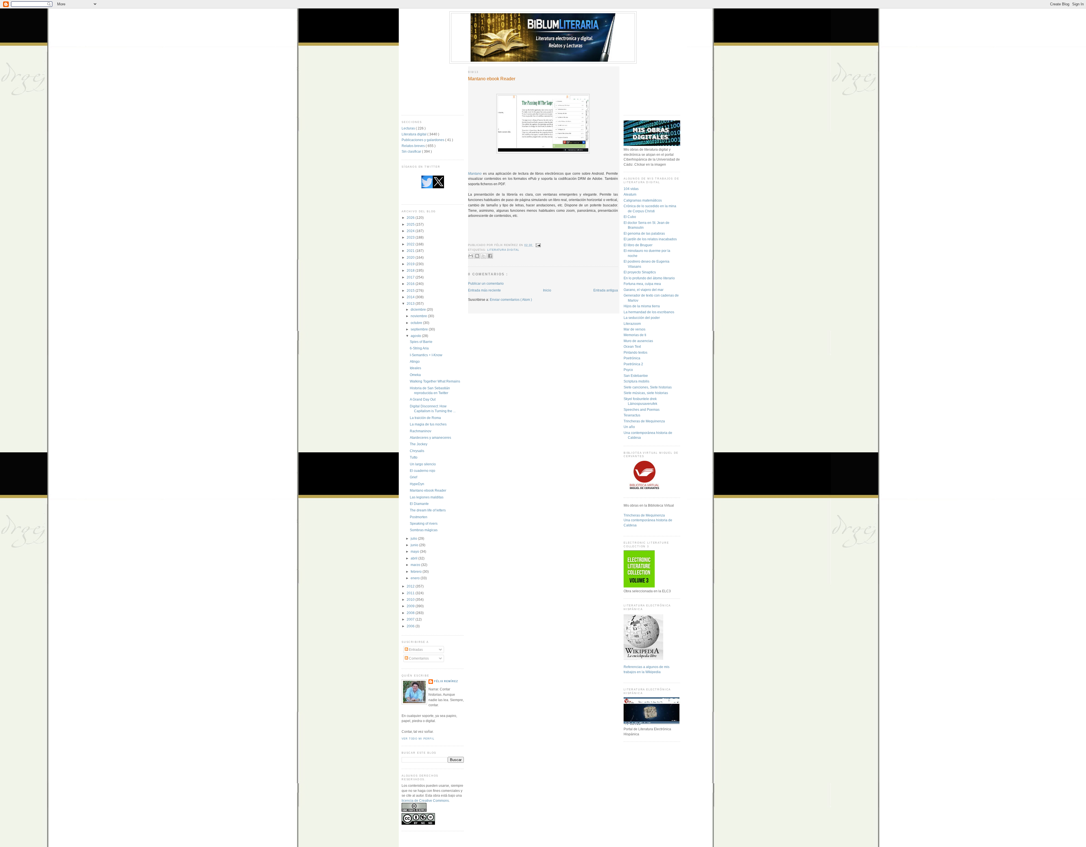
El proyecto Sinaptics (640, 272)
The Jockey (418, 444)
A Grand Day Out (423, 399)
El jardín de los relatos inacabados (650, 239)
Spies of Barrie (421, 341)
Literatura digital (414, 134)
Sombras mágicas (424, 530)
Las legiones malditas (426, 497)
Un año (629, 427)
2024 (411, 231)
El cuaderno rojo (422, 470)
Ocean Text (632, 346)
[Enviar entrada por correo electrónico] (537, 245)
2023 (411, 237)
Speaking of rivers (424, 523)
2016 (411, 284)
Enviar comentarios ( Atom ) (511, 299)
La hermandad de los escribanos (649, 312)
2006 (411, 626)
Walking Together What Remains (435, 381)
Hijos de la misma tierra (642, 306)
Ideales (415, 368)
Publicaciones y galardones (423, 140)
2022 (411, 244)
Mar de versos (634, 329)
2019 (411, 264)
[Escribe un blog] (477, 256)
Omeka (415, 375)
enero (416, 578)
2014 (411, 297)
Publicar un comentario (486, 283)
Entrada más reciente (484, 290)
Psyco (628, 369)
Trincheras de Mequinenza (644, 421)
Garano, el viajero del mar (643, 289)
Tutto (413, 457)
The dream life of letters (428, 510)
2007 (411, 619)
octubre (417, 323)
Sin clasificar (412, 151)
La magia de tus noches (428, 424)
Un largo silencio (423, 464)
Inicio (547, 290)
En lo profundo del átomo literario (649, 278)
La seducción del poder (642, 317)
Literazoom (632, 323)
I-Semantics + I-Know (426, 355)
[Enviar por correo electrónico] (470, 256)
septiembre (420, 329)
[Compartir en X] (483, 256)
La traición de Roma (425, 418)
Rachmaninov (420, 431)
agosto (416, 336)
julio (414, 538)
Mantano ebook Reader (428, 490)
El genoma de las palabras (644, 233)
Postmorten (418, 517)
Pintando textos (635, 352)
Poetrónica (632, 358)
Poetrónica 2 (633, 364)
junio (415, 545)
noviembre (419, 316)
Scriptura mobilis (636, 381)
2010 (411, 599)
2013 (411, 303)
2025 (411, 224)
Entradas (415, 649)
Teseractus (632, 415)
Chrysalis (417, 451)
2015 (411, 290)
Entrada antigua (605, 290)
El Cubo (630, 217)
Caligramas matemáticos (643, 200)
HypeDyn (417, 484)
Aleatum (630, 194)
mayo (415, 551)
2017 (411, 277)
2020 (411, 257)
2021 (411, 250)
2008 (411, 613)
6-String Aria (419, 348)
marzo (416, 565)
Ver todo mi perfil (418, 738)
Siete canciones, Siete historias (648, 387)
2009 (411, 606)
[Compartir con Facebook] (490, 256)
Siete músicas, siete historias (646, 393)
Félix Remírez (446, 681)
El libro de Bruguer (638, 245)
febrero (417, 571)
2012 (411, 586)
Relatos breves (414, 146)
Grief (413, 477)
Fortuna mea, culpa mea (642, 284)
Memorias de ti (635, 335)
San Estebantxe (636, 375)
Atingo (415, 361)
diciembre (419, 309)
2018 (411, 270)
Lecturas (409, 128)
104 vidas (631, 189)
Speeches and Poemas (642, 409)
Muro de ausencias (638, 341)
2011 (411, 593)
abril (414, 558)
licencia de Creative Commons (425, 800)
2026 (411, 217)
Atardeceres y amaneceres (430, 437)
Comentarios (418, 658)
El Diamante (419, 503)
